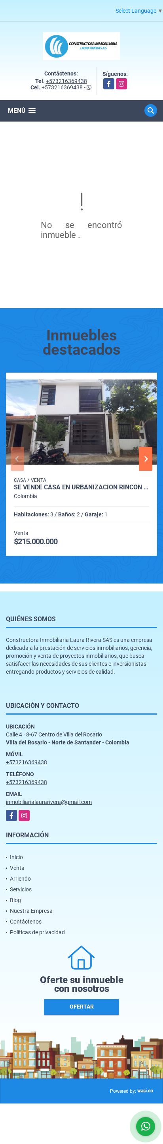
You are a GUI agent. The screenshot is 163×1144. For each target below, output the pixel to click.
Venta (17, 868)
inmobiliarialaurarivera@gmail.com (49, 802)
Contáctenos (26, 921)
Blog (15, 900)
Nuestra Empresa (31, 911)
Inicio (16, 857)
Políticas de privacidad (37, 932)
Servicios (21, 889)
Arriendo (20, 878)
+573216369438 (66, 81)
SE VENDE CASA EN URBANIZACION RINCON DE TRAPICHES (81, 487)
